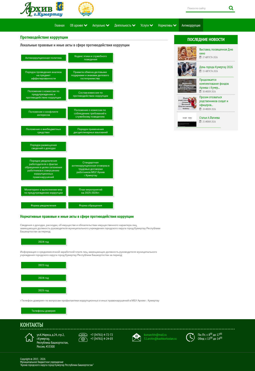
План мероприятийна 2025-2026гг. (90, 191)
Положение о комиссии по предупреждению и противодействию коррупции (43, 94)
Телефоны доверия (43, 310)
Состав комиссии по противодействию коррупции (90, 94)
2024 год (43, 241)
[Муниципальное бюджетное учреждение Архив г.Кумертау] (41, 9)
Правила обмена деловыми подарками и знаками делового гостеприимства (90, 75)
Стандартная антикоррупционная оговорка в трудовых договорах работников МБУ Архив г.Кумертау (90, 169)
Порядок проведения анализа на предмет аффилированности (43, 75)
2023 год (43, 265)
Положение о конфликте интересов (43, 113)
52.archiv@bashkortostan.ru (160, 339)
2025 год (43, 290)
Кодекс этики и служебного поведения (90, 57)
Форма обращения (90, 205)
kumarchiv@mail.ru (155, 335)
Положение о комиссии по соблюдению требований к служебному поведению (90, 113)
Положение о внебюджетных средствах (43, 130)
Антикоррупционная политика (43, 57)
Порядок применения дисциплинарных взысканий (91, 130)
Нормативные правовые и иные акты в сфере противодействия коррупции (77, 216)
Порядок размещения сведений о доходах (43, 146)
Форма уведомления (43, 205)
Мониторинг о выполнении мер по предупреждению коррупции (43, 191)
